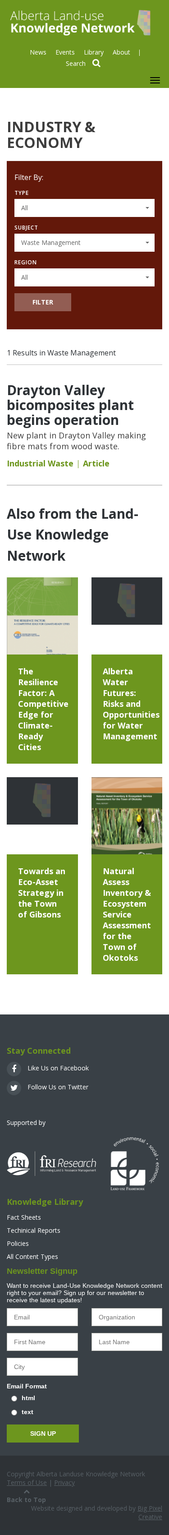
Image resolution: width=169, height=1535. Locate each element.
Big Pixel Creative (149, 1512)
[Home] (79, 22)
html (28, 1397)
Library (94, 52)
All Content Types (32, 1256)
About (121, 52)
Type (21, 193)
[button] (84, 208)
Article (96, 463)
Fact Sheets (24, 1217)
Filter (42, 302)
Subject (26, 227)
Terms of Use (27, 1482)
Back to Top (26, 1499)
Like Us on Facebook (57, 1068)
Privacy (64, 1482)
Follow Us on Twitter (57, 1087)
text (27, 1411)
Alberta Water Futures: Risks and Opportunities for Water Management (131, 704)
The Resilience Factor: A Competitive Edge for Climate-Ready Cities (43, 709)
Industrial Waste (40, 463)
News (38, 52)
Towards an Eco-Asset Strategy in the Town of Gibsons (41, 893)
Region (25, 262)
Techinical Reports (33, 1230)
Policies (18, 1243)
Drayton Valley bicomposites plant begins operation (70, 405)
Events (65, 52)
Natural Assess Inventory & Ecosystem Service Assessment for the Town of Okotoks (127, 914)
